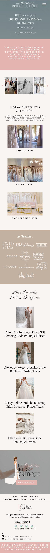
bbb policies (23, 547)
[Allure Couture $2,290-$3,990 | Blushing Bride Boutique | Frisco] (25, 317)
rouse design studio (31, 549)
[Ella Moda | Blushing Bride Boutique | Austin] (25, 424)
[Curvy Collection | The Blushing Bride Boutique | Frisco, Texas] (25, 388)
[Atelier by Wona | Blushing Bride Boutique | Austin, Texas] (25, 353)
